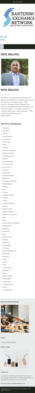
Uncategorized (7, 290)
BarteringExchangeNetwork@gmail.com (14, 383)
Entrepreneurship (8, 175)
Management (7, 226)
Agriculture (6, 131)
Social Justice (7, 268)
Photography (7, 245)
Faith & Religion (8, 184)
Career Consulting (8, 153)
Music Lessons (7, 237)
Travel (5, 287)
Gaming (5, 206)
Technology (6, 281)
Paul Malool (10, 89)
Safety (5, 259)
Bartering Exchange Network (17, 17)
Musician (5, 240)
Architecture (7, 139)
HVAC (4, 217)
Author (5, 145)
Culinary (5, 159)
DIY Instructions (8, 164)
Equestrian (6, 178)
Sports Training (7, 276)
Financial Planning (8, 195)
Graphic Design (7, 209)
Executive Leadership (10, 181)
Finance (5, 192)
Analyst (5, 134)
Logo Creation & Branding (11, 223)
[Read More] (5, 116)
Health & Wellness (8, 212)
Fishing (5, 198)
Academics (6, 128)
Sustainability (7, 279)
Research (6, 256)
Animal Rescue (7, 136)
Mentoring (6, 231)
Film (4, 189)
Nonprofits (6, 242)
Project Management (9, 251)
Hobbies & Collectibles (10, 214)
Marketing (6, 228)
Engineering (6, 173)
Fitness (5, 201)
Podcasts (6, 248)
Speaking (6, 270)
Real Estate (6, 254)
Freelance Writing (8, 203)
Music (4, 234)
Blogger (5, 147)
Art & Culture (7, 142)
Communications (8, 156)
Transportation (7, 284)
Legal (4, 220)
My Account (17, 2)
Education (6, 170)
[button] (2, 46)
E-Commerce (7, 167)
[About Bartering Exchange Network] (15, 319)
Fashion (5, 187)
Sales (4, 265)
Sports (5, 273)
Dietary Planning (8, 161)
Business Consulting (9, 150)
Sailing (5, 262)
